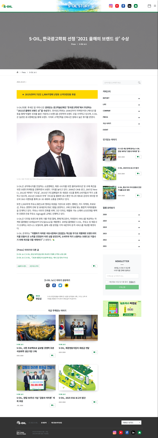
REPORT (106, 98)
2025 (105, 220)
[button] (131, 422)
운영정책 (43, 423)
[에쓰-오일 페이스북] (123, 6)
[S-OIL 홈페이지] (136, 6)
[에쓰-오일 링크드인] (129, 6)
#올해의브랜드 (22, 266)
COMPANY (106, 110)
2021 (105, 246)
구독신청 (122, 287)
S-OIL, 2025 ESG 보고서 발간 (72, 397)
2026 (105, 214)
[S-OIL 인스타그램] (111, 6)
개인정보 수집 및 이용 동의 (122, 282)
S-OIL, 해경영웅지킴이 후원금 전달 (74, 347)
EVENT (105, 129)
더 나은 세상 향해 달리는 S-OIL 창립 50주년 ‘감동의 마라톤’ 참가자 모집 (129, 151)
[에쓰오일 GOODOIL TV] (117, 6)
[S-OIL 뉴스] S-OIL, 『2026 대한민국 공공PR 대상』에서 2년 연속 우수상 (42, 257)
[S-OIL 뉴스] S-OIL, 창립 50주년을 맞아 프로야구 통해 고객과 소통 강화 (41, 254)
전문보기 (132, 282)
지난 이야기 (107, 123)
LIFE (104, 104)
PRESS (105, 117)
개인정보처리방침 (56, 423)
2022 (105, 239)
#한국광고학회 (34, 266)
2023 (105, 233)
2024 (105, 227)
